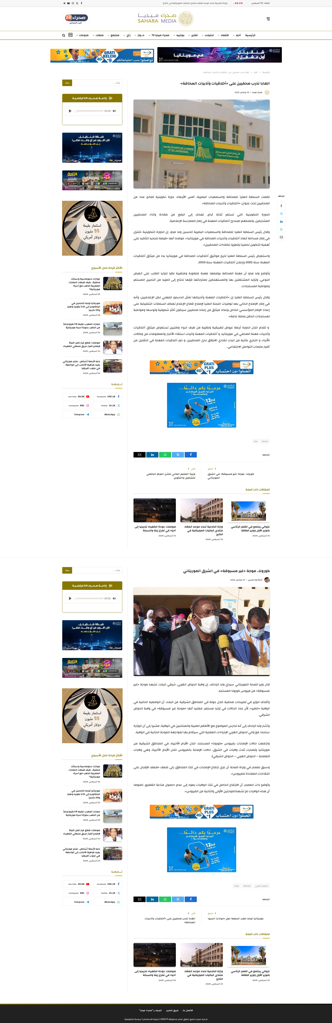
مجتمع (115, 35)
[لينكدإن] (281, 221)
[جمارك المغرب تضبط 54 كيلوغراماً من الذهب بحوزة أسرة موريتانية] (112, 328)
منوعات (84, 35)
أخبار (238, 35)
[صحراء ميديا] (166, 19)
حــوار (141, 35)
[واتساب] (281, 229)
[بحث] (64, 35)
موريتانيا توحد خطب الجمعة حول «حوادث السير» (235, 918)
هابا (255, 441)
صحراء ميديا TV (160, 35)
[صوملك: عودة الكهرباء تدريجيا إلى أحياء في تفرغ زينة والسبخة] (154, 510)
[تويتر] (281, 214)
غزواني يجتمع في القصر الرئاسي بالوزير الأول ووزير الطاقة (250, 529)
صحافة (265, 441)
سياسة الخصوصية (132, 1019)
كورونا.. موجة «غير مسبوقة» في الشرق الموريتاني (231, 476)
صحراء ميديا (257, 92)
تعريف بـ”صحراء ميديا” (150, 1010)
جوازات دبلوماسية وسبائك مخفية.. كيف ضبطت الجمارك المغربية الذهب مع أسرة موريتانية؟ (84, 284)
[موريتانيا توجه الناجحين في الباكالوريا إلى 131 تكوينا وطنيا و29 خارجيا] (112, 307)
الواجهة (247, 886)
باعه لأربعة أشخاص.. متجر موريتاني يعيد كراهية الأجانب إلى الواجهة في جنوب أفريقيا (81, 365)
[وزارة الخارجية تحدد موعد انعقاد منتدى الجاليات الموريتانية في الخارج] (201, 510)
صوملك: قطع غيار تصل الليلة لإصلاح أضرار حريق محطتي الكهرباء (81, 344)
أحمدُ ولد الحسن (255, 580)
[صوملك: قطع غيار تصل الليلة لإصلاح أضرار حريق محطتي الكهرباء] (112, 347)
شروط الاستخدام (151, 1019)
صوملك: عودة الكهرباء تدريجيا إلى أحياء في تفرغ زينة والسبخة (198, 3)
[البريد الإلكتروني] (281, 237)
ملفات (100, 35)
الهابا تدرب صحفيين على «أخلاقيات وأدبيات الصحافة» (170, 920)
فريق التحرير (172, 1010)
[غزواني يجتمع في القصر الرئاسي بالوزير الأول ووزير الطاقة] (248, 510)
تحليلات (209, 35)
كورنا (236, 886)
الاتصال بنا (188, 1010)
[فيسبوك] (281, 206)
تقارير (194, 35)
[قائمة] (268, 19)
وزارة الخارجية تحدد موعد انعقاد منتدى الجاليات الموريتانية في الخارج (203, 530)
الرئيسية (250, 35)
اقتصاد (225, 35)
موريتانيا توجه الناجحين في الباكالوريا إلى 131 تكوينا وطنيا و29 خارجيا (83, 307)
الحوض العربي (261, 886)
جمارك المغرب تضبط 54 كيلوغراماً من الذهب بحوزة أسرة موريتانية (81, 325)
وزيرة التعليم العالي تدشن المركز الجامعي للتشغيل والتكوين (170, 476)
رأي (128, 35)
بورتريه (180, 35)
